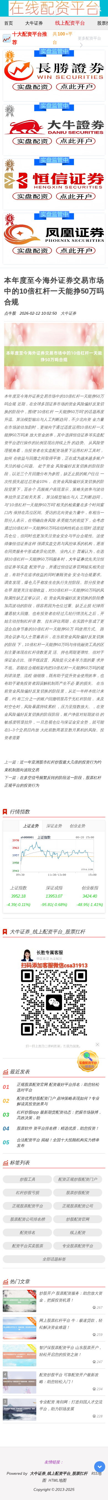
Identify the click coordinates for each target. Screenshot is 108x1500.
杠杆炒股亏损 (27, 1192)
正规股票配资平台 (27, 1205)
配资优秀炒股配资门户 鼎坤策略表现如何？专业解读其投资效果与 (58, 1101)
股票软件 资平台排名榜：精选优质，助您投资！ (58, 1128)
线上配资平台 (70, 22)
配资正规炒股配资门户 (77, 1179)
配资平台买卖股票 (27, 1245)
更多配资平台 (89, 38)
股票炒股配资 (77, 1192)
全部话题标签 (54, 1259)
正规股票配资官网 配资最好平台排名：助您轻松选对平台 (58, 1087)
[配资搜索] (98, 8)
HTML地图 (57, 1480)
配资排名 (27, 1232)
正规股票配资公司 (77, 1205)
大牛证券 (34, 23)
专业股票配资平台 (77, 1245)
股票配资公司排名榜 (27, 1219)
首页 (8, 23)
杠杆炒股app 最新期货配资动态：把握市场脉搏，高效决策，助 (59, 1114)
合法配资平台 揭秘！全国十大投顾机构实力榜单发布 (58, 1142)
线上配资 (77, 1232)
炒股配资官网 (77, 1219)
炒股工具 (27, 1179)
